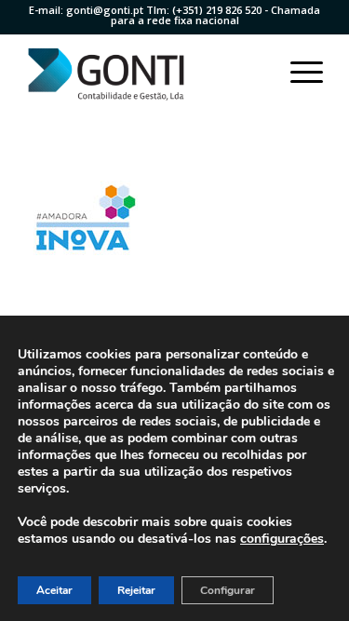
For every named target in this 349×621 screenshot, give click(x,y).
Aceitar (54, 590)
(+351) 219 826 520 (217, 10)
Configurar (227, 590)
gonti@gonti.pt (104, 10)
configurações (282, 539)
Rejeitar (136, 590)
